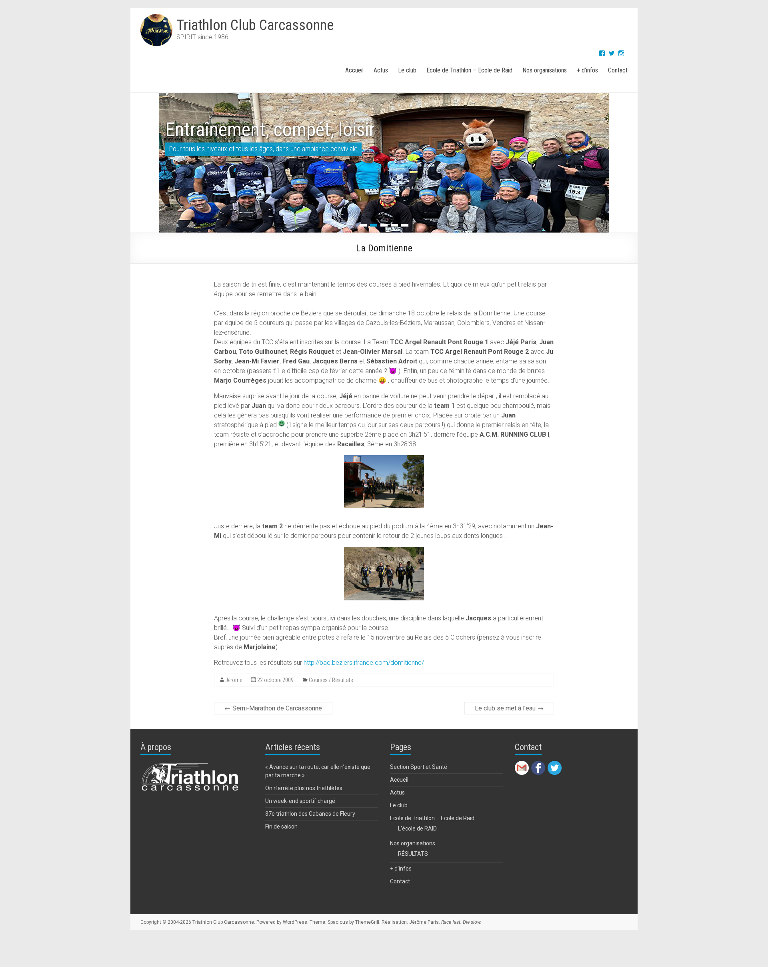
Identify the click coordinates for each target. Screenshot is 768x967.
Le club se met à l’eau (509, 708)
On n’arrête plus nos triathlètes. (304, 788)
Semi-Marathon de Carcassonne (273, 708)
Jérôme (234, 680)
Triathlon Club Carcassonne (255, 25)
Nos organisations (544, 70)
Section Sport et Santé (418, 767)
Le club (407, 70)
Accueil (354, 70)
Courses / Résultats (331, 680)
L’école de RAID (417, 828)
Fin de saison (281, 826)
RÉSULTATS (413, 854)
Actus (381, 70)
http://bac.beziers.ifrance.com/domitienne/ (364, 662)
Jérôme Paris (424, 922)
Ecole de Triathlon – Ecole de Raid (469, 70)
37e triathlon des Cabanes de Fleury (310, 814)
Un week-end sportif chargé (300, 801)
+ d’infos (587, 70)
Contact (618, 70)
